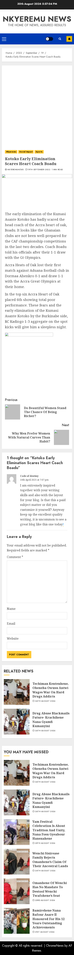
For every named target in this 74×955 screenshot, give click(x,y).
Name (11, 609)
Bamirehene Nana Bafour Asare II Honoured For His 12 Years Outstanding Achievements (48, 919)
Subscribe (69, 39)
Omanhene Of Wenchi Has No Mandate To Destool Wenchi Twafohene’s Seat (49, 889)
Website (13, 638)
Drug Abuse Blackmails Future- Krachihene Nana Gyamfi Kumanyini (50, 719)
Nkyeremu (11, 151)
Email (11, 623)
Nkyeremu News (37, 18)
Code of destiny (29, 476)
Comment (15, 557)
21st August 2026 (44, 932)
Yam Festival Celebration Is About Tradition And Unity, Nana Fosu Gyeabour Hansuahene (48, 830)
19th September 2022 (39, 169)
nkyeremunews (15, 169)
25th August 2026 (45, 843)
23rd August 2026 (45, 900)
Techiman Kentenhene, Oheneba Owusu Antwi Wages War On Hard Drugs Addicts (50, 690)
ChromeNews (55, 945)
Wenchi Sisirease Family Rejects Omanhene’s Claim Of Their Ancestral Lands (50, 859)
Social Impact (25, 151)
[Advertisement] (37, 104)
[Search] (60, 39)
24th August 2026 (45, 870)
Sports (39, 151)
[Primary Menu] (4, 39)
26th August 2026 (45, 701)
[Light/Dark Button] (49, 39)
